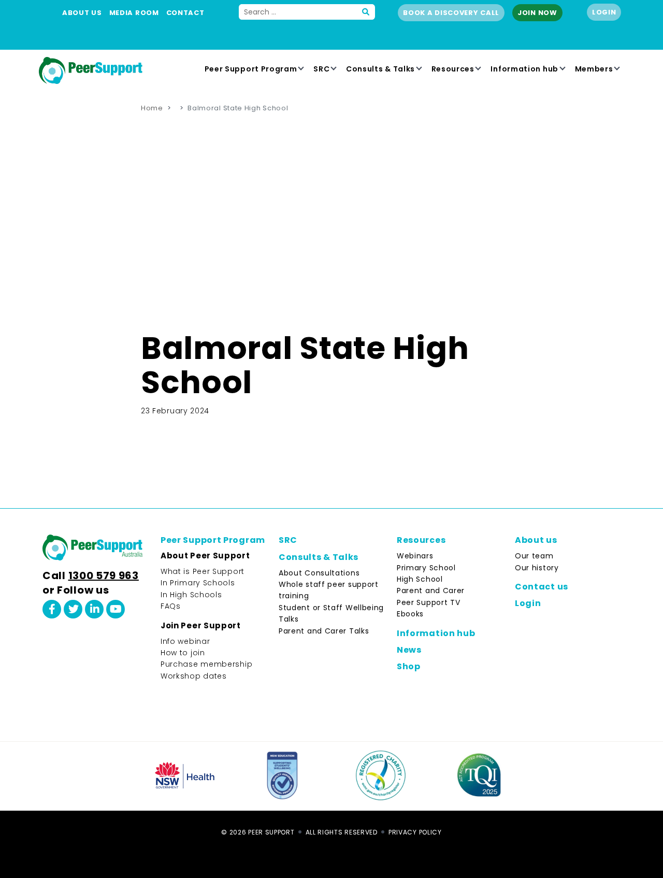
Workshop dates (194, 676)
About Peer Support (205, 555)
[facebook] (51, 609)
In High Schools (191, 594)
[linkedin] (94, 609)
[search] (366, 12)
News (409, 650)
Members (594, 69)
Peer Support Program (251, 69)
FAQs (171, 606)
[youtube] (115, 609)
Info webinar (185, 641)
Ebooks (410, 614)
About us (82, 13)
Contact (185, 13)
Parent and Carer (431, 590)
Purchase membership (206, 664)
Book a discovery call (451, 13)
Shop (409, 666)
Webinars (415, 556)
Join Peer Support (201, 625)
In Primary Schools (198, 583)
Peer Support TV (428, 602)
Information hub (524, 69)
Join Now (537, 13)
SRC (321, 69)
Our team (534, 556)
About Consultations (319, 573)
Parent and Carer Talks (324, 631)
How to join (183, 652)
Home (152, 108)
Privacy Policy (415, 832)
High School (420, 579)
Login (604, 12)
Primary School (426, 568)
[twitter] (73, 609)
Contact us (541, 587)
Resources (452, 69)
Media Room (134, 13)
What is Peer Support (202, 571)
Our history (537, 568)
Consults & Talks (380, 69)
